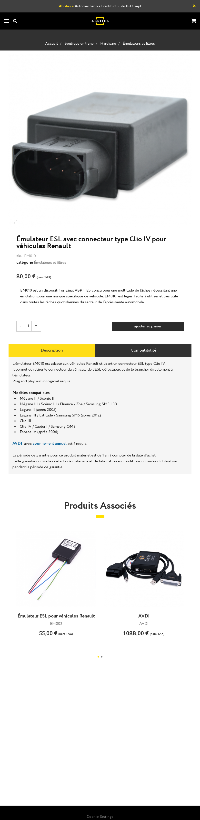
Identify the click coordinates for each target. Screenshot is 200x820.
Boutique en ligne (79, 43)
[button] (98, 657)
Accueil (51, 43)
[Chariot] (193, 21)
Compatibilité (143, 350)
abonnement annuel (50, 443)
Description (52, 350)
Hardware (108, 43)
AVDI (17, 443)
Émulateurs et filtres (139, 43)
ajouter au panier (147, 326)
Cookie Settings (100, 817)
